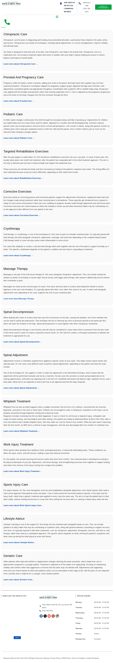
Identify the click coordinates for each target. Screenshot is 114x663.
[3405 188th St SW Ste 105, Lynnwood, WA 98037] (60, 3)
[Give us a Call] (80, 3)
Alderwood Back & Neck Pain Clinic (15, 658)
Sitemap (46, 658)
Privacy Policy (56, 658)
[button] (57, 17)
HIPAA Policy (66, 658)
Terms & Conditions (79, 658)
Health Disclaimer (93, 658)
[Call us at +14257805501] (7, 22)
